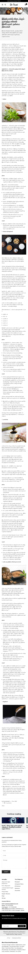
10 (20, 480)
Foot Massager (5, 946)
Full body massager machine (8, 944)
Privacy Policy (5, 846)
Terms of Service (14, 846)
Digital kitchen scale (20, 944)
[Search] (5, 4)
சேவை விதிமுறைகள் (6, 885)
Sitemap (3, 898)
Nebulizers (17, 888)
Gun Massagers (18, 948)
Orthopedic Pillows (19, 884)
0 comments (8, 803)
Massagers (17, 881)
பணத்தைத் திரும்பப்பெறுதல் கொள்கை (7, 888)
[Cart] (25, 4)
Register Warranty (6, 893)
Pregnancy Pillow (21, 949)
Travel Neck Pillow (9, 948)
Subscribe (21, 926)
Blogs (3, 895)
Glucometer (17, 890)
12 (19, 659)
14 (10, 650)
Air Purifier (18, 951)
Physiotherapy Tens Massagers (9, 949)
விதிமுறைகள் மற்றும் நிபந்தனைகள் (6, 882)
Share (3, 805)
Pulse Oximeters (5, 951)
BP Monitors (17, 886)
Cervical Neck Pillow (14, 946)
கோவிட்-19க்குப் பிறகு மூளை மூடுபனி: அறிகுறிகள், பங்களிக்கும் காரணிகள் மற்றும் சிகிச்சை (12, 827)
